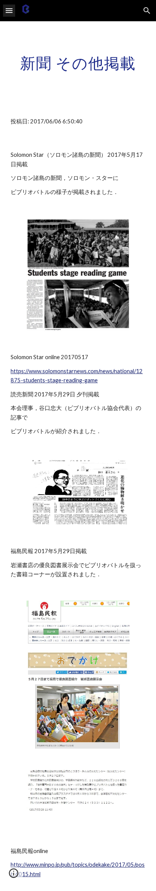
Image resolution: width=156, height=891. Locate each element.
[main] (78, 63)
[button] (9, 10)
